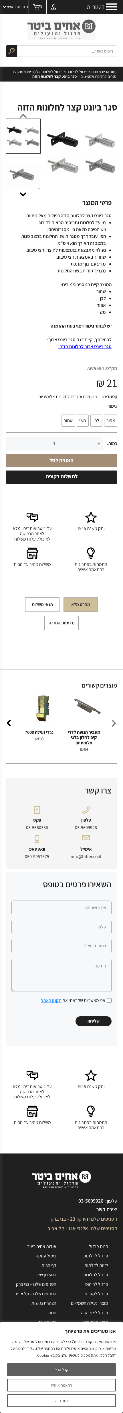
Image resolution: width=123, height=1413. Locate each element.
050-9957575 (37, 856)
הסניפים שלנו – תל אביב (35, 1294)
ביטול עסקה (46, 1256)
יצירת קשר (106, 1209)
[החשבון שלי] (54, 7)
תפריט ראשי (17, 7)
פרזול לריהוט (96, 1284)
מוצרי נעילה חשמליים (89, 1303)
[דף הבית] (61, 30)
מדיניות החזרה (62, 623)
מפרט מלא (80, 604)
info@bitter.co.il (86, 856)
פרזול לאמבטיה (94, 1313)
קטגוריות (95, 7)
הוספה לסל (61, 460)
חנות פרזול (98, 1246)
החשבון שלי (46, 1275)
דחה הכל (61, 1400)
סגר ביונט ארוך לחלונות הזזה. (85, 346)
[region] (61, 1367)
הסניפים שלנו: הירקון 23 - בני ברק (84, 1218)
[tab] (81, 604)
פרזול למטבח (96, 1294)
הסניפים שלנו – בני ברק (36, 1284)
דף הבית (48, 1265)
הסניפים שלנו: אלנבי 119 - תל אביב (82, 1228)
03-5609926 (86, 827)
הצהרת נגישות (43, 1303)
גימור (112, 406)
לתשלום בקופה (62, 476)
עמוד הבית (109, 71)
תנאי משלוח (42, 604)
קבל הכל (61, 1369)
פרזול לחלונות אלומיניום (45, 71)
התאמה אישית (61, 1385)
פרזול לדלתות (95, 1256)
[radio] (110, 420)
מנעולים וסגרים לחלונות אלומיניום (67, 397)
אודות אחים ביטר (41, 1246)
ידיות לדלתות (96, 1265)
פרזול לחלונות (77, 71)
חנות (94, 71)
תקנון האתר (51, 1000)
